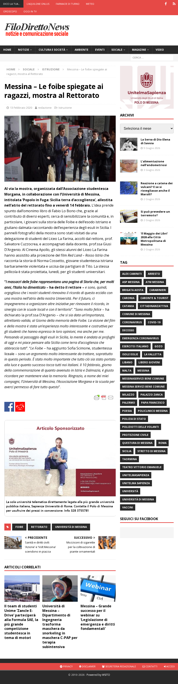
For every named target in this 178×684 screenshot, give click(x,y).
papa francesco (153, 402)
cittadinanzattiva (154, 306)
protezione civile (135, 435)
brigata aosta (132, 290)
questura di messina (137, 443)
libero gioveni (149, 362)
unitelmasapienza (135, 475)
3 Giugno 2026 (152, 169)
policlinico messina (153, 411)
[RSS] (174, 4)
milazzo (128, 394)
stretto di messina (151, 451)
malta (126, 370)
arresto (154, 274)
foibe (19, 527)
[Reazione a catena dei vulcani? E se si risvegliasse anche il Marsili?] (128, 187)
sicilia (126, 451)
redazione (45, 108)
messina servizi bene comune (143, 386)
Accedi (170, 666)
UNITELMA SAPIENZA (136, 483)
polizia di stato (134, 419)
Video (160, 50)
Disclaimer (88, 666)
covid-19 (154, 322)
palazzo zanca (151, 394)
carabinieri (157, 290)
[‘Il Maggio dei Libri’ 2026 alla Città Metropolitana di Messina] (128, 238)
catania (128, 306)
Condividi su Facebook (9, 407)
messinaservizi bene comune (143, 378)
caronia (128, 298)
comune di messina (136, 314)
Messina (143, 370)
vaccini (127, 507)
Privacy (67, 666)
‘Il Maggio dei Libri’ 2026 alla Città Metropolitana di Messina (154, 238)
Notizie (23, 50)
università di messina (71, 527)
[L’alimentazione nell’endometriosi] (128, 166)
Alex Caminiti (132, 274)
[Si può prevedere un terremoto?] (128, 216)
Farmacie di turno (67, 3)
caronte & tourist (154, 298)
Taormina (129, 459)
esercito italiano (135, 346)
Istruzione (65, 108)
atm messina (155, 282)
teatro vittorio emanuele (142, 467)
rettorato (39, 527)
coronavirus (132, 322)
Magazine (139, 50)
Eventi (100, 50)
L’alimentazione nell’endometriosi (154, 163)
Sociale (116, 50)
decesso (128, 330)
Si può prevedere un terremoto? (155, 213)
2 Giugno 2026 (152, 199)
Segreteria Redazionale (120, 666)
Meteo (90, 3)
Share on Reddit (20, 407)
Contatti (151, 666)
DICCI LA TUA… (11, 3)
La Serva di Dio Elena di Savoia (155, 141)
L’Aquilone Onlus (38, 3)
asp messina (131, 282)
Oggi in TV (30, 11)
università (130, 491)
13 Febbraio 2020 (21, 108)
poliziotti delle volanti (140, 427)
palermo (128, 402)
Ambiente (81, 50)
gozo (159, 346)
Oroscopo (10, 11)
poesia (127, 411)
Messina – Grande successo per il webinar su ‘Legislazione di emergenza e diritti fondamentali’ (98, 617)
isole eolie (130, 354)
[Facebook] (166, 4)
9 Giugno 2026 (152, 148)
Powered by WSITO (98, 675)
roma (162, 443)
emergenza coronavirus (140, 338)
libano (127, 362)
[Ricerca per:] (152, 57)
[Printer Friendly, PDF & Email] (104, 397)
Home (7, 50)
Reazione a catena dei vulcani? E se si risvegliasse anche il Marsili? (157, 188)
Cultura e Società (52, 50)
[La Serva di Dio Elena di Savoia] (128, 144)
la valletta (152, 354)
